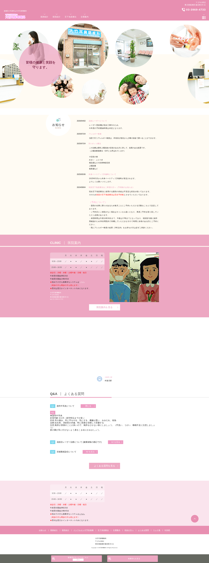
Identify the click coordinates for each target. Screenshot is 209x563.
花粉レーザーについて (98, 121)
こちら (82, 282)
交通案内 (116, 530)
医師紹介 (54, 530)
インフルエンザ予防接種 (83, 530)
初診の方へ (129, 530)
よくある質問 (143, 530)
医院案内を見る (104, 307)
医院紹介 (65, 530)
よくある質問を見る (104, 466)
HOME (167, 530)
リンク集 (156, 530)
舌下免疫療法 (103, 530)
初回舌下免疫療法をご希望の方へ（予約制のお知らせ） (111, 187)
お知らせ (42, 530)
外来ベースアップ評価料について (102, 174)
